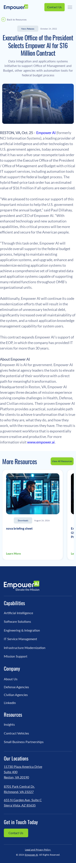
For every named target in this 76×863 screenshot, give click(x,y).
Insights (9, 724)
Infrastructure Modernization (24, 648)
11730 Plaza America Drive (23, 766)
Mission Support (15, 656)
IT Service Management (20, 639)
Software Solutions (17, 621)
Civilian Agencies (16, 695)
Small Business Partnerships (24, 742)
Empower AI (31, 854)
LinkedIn (10, 703)
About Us (10, 679)
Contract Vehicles (16, 733)
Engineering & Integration (22, 630)
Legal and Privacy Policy (38, 849)
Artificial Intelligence (18, 613)
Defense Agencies (16, 687)
